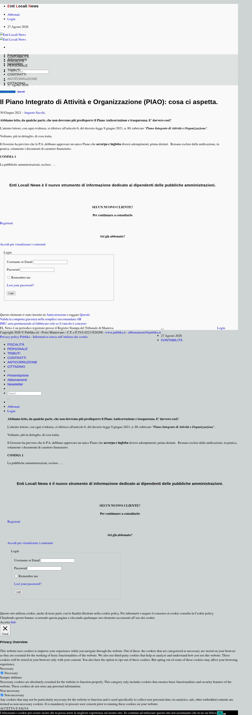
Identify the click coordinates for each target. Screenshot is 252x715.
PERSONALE (17, 65)
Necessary (11, 673)
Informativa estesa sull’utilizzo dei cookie (60, 336)
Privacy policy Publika (15, 336)
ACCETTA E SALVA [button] (14, 708)
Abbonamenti (17, 380)
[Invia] (8, 398)
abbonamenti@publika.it (144, 332)
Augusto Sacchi (34, 112)
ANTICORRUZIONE (22, 79)
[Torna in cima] (162, 329)
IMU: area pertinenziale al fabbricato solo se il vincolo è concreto (43, 323)
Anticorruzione (7, 91)
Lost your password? (20, 285)
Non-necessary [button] (10, 690)
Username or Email (19, 261)
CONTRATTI (16, 74)
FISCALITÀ (15, 61)
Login (221, 328)
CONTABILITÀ (18, 57)
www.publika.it (115, 332)
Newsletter (15, 384)
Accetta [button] (5, 622)
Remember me (21, 277)
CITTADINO (16, 83)
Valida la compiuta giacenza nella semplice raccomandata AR (40, 319)
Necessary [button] (7, 668)
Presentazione (18, 375)
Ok (220, 713)
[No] (224, 713)
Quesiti (21, 91)
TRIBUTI (13, 70)
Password (13, 269)
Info (13, 622)
